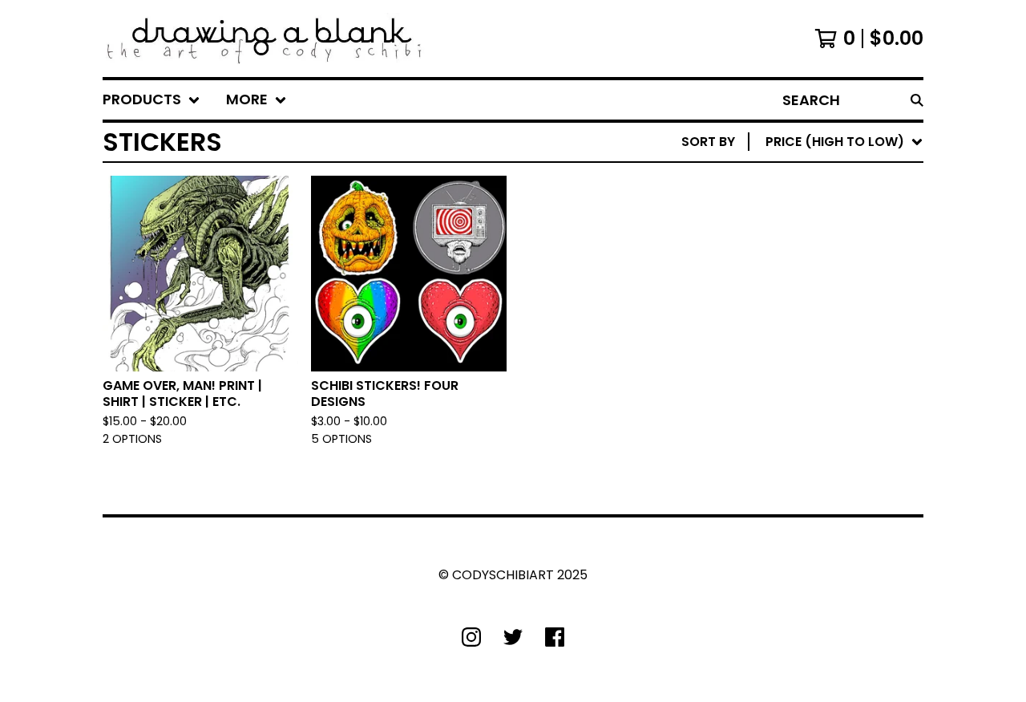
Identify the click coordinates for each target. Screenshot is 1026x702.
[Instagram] (471, 637)
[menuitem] (151, 100)
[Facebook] (555, 637)
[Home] (264, 38)
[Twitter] (513, 637)
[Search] (917, 100)
